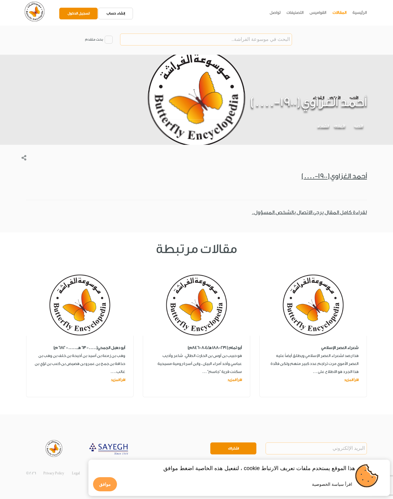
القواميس (317, 12)
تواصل (275, 12)
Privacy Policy (53, 473)
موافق (105, 484)
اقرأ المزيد (351, 380)
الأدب (359, 126)
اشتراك (233, 448)
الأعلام (340, 126)
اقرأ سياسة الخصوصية (332, 484)
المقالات (340, 12)
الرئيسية (359, 12)
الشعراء (323, 126)
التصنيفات (295, 12)
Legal (76, 473)
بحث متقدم (94, 40)
